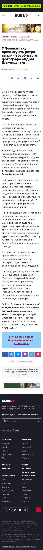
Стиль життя (28, 476)
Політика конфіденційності (25, 547)
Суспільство (9, 69)
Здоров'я (26, 468)
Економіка (27, 440)
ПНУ (12, 361)
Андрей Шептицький (25, 361)
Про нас (6, 465)
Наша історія (28, 472)
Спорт (25, 465)
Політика (6, 440)
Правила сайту (8, 547)
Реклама (6, 468)
